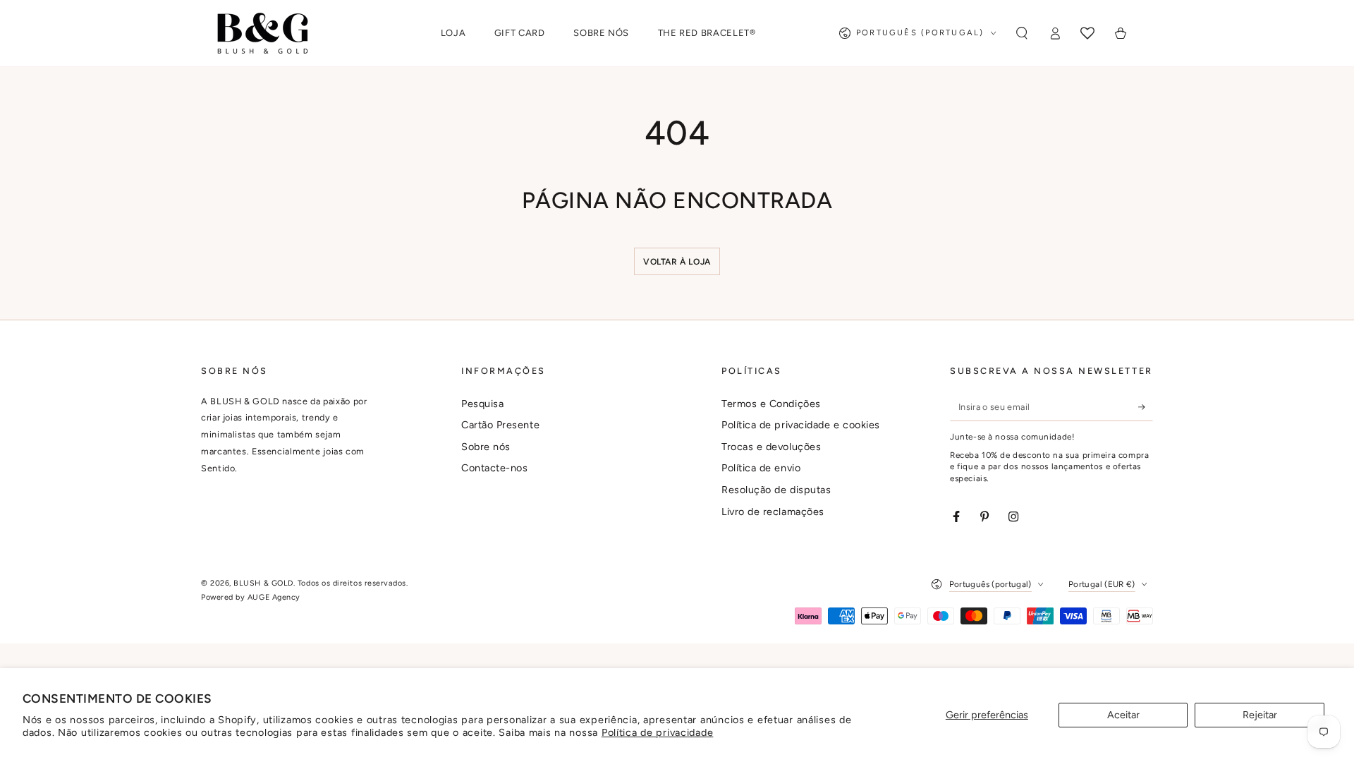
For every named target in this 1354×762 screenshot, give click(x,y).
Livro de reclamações (772, 511)
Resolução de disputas (776, 489)
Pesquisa (482, 403)
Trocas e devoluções (771, 446)
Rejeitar (1260, 714)
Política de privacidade (658, 732)
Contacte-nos (494, 467)
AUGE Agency (274, 597)
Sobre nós (486, 446)
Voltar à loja (677, 262)
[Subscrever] (1145, 407)
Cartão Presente (500, 424)
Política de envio (760, 467)
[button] (1021, 33)
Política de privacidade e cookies (800, 424)
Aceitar (1123, 714)
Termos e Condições (771, 403)
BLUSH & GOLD (263, 583)
